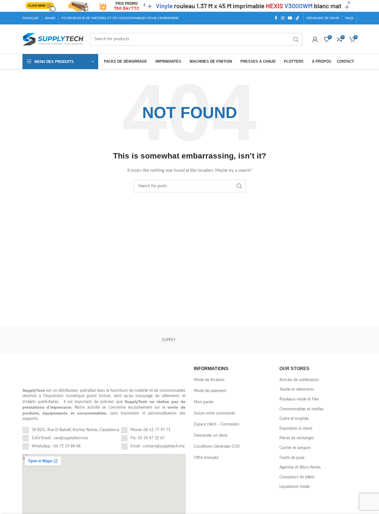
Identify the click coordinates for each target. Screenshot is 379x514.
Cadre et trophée (294, 419)
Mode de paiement (210, 391)
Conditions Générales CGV (217, 447)
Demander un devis (211, 436)
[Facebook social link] (276, 18)
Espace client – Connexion (216, 424)
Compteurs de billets (297, 477)
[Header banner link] (189, 6)
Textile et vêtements (296, 389)
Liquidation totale (294, 487)
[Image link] (61, 374)
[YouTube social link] (290, 18)
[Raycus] (127, 340)
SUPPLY (169, 340)
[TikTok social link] (297, 18)
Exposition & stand (295, 429)
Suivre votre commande (214, 413)
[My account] (315, 39)
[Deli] (43, 340)
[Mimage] (252, 340)
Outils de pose (291, 458)
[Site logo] (53, 39)
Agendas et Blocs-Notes (300, 467)
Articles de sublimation (299, 380)
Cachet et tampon (295, 448)
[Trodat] (210, 340)
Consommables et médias (301, 409)
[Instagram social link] (282, 18)
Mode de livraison (209, 380)
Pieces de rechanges (296, 438)
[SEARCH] (296, 39)
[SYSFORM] (85, 340)
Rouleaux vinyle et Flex (299, 399)
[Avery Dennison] (336, 340)
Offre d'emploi (206, 458)
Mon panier (204, 402)
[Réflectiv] (294, 340)
